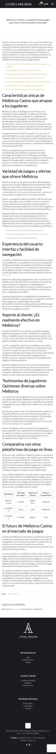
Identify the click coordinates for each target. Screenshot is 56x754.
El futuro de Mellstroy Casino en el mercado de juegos (25, 89)
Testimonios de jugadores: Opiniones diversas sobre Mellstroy (28, 82)
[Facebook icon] (27, 745)
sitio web (6, 275)
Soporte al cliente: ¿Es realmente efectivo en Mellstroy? (25, 78)
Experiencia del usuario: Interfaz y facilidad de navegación (26, 74)
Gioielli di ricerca (28, 660)
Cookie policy (28, 706)
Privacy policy (28, 703)
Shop (28, 657)
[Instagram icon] (29, 745)
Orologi (28, 662)
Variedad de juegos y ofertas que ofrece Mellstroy (23, 70)
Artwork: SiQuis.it (28, 740)
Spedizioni (28, 683)
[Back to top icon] (28, 725)
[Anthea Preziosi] (18, 4)
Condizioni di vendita (28, 680)
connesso (17, 609)
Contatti (28, 708)
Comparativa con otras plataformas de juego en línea (25, 86)
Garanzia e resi (28, 685)
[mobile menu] (52, 4)
